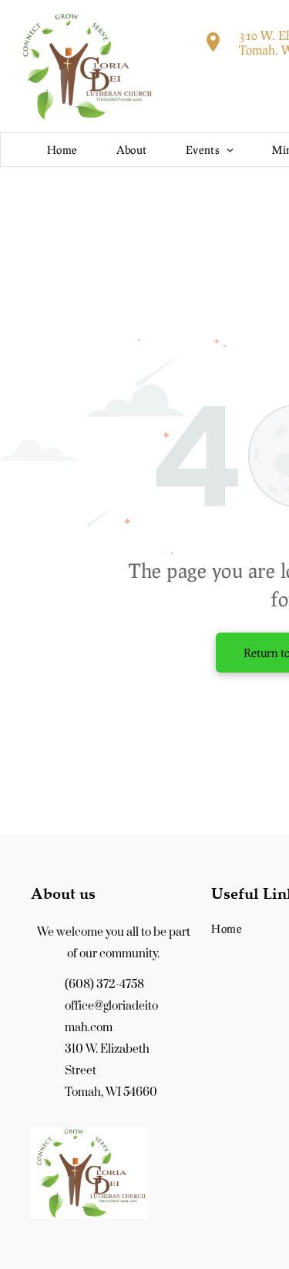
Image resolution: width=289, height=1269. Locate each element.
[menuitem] (62, 149)
